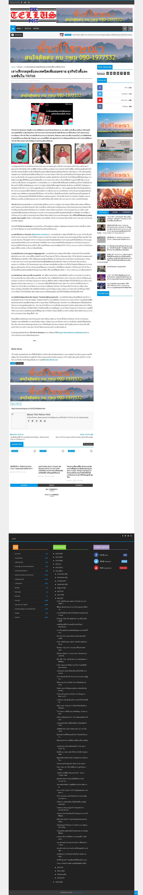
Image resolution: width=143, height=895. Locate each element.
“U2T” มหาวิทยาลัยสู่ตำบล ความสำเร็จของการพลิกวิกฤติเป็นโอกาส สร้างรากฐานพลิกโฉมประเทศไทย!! (119, 277)
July (58, 591)
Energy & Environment (24, 566)
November (61, 577)
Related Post (17, 444)
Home (13, 67)
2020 (57, 882)
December (61, 574)
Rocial (17, 596)
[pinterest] (128, 536)
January (60, 878)
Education (19, 562)
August (59, 588)
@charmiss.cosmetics (40, 234)
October (60, 581)
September (61, 584)
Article (28, 28)
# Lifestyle (19, 363)
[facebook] (21, 2)
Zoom (115, 212)
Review (36, 28)
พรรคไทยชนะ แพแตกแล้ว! (116, 267)
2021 (57, 571)
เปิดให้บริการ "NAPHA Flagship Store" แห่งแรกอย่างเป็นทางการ (21, 468)
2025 (57, 557)
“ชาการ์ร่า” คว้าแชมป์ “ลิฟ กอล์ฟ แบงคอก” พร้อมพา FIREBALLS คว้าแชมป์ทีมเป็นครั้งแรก (119, 219)
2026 (57, 554)
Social (17, 600)
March (59, 871)
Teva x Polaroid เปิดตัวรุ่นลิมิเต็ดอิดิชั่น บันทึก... (72, 863)
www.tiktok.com (51, 360)
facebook (78, 485)
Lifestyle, (37, 81)
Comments (126, 212)
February (60, 874)
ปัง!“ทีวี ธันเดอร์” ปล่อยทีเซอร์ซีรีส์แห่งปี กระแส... (72, 860)
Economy (48, 35)
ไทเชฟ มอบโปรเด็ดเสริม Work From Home (71, 764)
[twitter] (25, 2)
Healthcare (19, 579)
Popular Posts (103, 212)
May (59, 598)
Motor (17, 588)
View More (89, 444)
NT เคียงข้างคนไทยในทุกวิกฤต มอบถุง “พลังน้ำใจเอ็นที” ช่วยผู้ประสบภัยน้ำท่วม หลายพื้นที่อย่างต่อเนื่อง (120, 248)
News (19, 28)
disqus (51, 485)
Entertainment (21, 571)
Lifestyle (19, 67)
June (59, 595)
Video (17, 613)
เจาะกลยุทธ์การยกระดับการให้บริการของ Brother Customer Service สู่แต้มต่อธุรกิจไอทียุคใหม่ (119, 285)
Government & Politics (24, 575)
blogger (24, 485)
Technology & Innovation (25, 609)
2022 (57, 567)
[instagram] (28, 2)
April (59, 867)
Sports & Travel (21, 605)
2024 (57, 561)
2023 (57, 564)
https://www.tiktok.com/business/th (72, 332)
